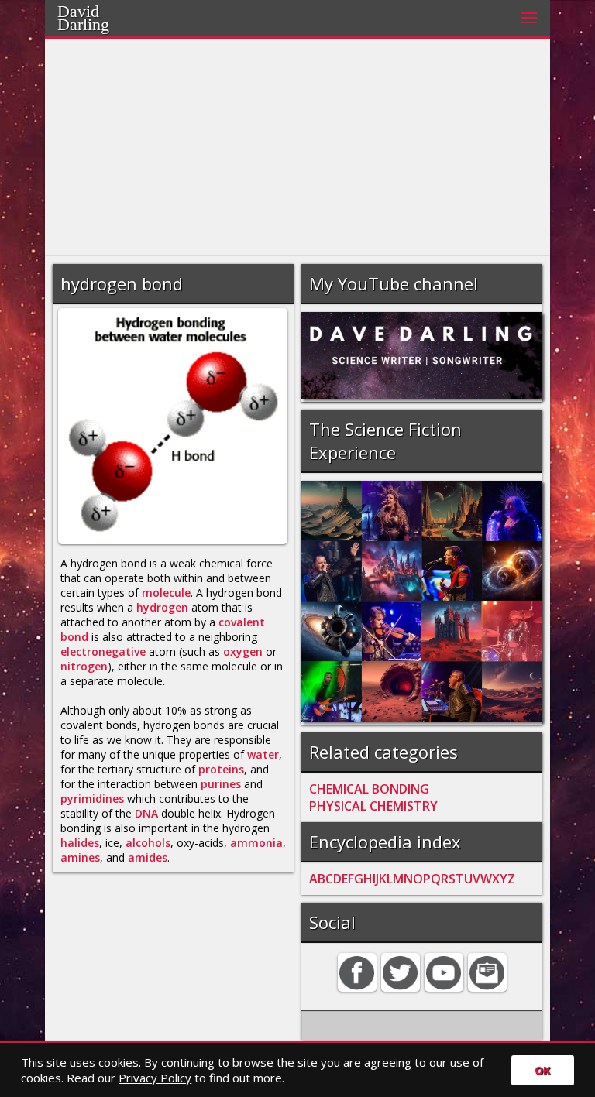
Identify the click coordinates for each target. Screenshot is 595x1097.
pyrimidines (92, 798)
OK (543, 1070)
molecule (166, 592)
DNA (146, 813)
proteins (221, 769)
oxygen (243, 651)
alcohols (148, 842)
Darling (83, 24)
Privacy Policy (155, 1077)
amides (147, 857)
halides (79, 842)
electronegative (103, 651)
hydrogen (162, 607)
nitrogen (84, 666)
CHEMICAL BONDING (369, 788)
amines (80, 857)
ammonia (256, 842)
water (263, 754)
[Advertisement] (298, 147)
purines (221, 783)
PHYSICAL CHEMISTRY (373, 805)
